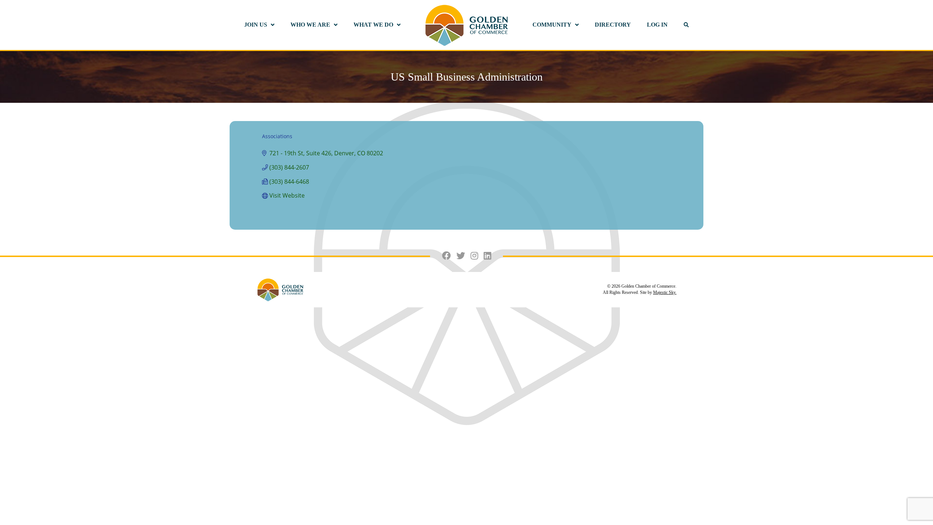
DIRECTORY (613, 25)
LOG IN (657, 25)
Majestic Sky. (664, 292)
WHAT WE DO (373, 25)
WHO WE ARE (310, 25)
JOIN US (255, 25)
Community (551, 25)
